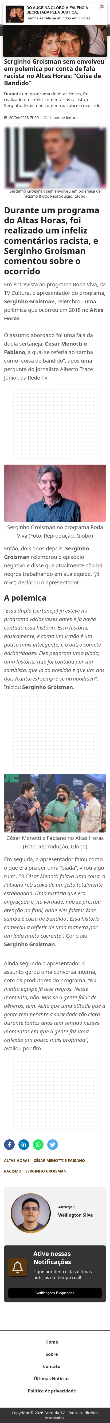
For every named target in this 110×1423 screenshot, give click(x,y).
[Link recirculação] (15, 14)
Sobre (52, 1354)
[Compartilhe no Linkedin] (23, 1144)
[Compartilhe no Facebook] (9, 1144)
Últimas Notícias (51, 1379)
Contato (51, 1366)
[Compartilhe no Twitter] (52, 1144)
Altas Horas (17, 1160)
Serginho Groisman (45, 1171)
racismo (12, 1171)
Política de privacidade (52, 1391)
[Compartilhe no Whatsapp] (38, 1144)
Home (51, 1342)
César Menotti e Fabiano (59, 1160)
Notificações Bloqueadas (55, 1293)
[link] (30, 1213)
